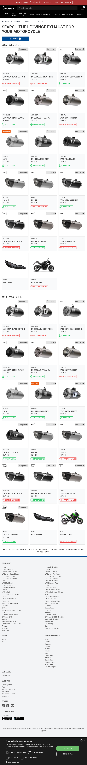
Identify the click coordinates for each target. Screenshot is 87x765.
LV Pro (4, 597)
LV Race (4, 606)
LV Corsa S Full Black (52, 574)
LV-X (3, 612)
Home (7, 22)
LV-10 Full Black (7, 583)
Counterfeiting (50, 662)
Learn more (6, 715)
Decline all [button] (67, 754)
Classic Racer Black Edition (11, 610)
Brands (47, 649)
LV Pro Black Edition (52, 597)
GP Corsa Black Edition (10, 615)
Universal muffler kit (52, 628)
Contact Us (6, 676)
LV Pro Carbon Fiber (9, 599)
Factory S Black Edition (53, 601)
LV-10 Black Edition (51, 581)
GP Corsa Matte (50, 615)
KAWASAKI (29, 22)
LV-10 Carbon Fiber (51, 583)
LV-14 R (47, 569)
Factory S (5, 601)
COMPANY (56, 14)
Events (47, 642)
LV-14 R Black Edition (9, 572)
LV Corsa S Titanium (9, 576)
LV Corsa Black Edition (53, 576)
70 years (48, 658)
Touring (4, 626)
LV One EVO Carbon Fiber (11, 594)
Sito (46, 626)
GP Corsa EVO (7, 617)
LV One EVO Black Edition (54, 592)
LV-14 (4, 567)
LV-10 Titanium (7, 585)
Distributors (49, 660)
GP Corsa (48, 612)
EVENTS (39, 14)
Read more (9, 749)
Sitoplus (4, 628)
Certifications (49, 655)
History (47, 646)
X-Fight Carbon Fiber (9, 621)
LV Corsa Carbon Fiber (10, 578)
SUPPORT (79, 14)
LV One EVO (6, 592)
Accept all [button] (68, 748)
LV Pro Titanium (50, 599)
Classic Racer (49, 608)
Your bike (17, 22)
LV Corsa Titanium (51, 578)
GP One (4, 608)
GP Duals (48, 606)
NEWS (32, 14)
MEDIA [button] (45, 14)
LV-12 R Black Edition (52, 590)
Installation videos (8, 689)
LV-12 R (4, 590)
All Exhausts (6, 630)
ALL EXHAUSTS (13, 14)
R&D (46, 653)
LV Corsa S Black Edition (10, 574)
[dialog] (43, 751)
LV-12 (47, 585)
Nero (46, 594)
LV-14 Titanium (7, 569)
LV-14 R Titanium (51, 572)
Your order (5, 692)
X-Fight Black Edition (52, 619)
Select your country (62, 2)
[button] (30, 762)
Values (47, 651)
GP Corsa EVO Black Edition (54, 617)
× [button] (84, 740)
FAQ (3, 687)
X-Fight (4, 619)
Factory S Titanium (51, 603)
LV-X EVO (48, 610)
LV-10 (4, 581)
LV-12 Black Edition (8, 587)
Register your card (8, 694)
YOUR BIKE (6, 14)
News (47, 639)
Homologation (7, 685)
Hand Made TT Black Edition (12, 624)
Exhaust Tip (49, 624)
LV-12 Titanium (50, 587)
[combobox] (81, 740)
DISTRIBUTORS (67, 14)
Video (4, 639)
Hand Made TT (50, 621)
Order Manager (50, 667)
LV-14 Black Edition (51, 567)
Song (3, 642)
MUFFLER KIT (22, 14)
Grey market (49, 664)
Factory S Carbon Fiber (10, 603)
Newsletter (5, 696)
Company (48, 644)
